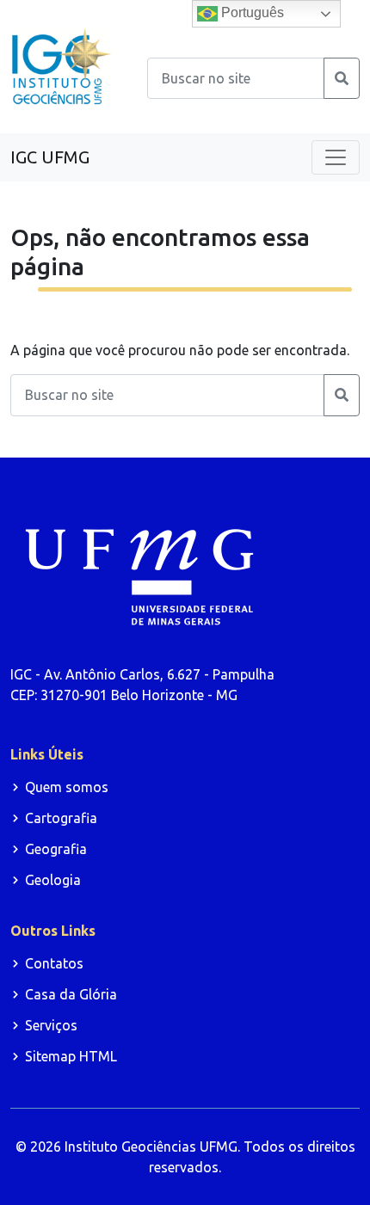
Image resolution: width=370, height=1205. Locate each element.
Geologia (53, 880)
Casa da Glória (71, 994)
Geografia (56, 849)
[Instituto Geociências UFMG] (61, 65)
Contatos (54, 963)
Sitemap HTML (71, 1056)
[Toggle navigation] (335, 157)
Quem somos (66, 787)
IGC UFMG (49, 157)
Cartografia (61, 818)
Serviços (51, 1025)
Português (251, 12)
